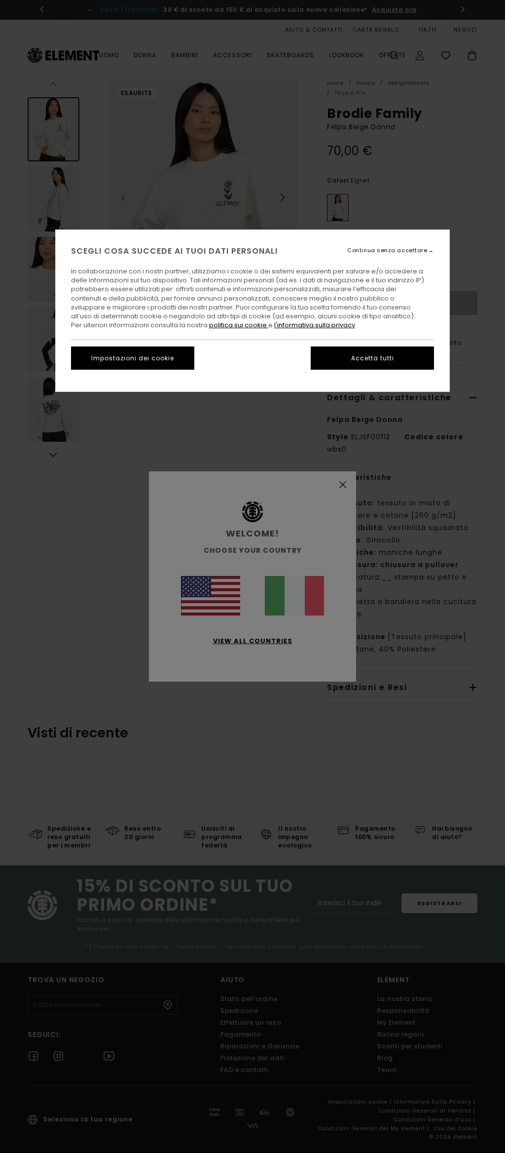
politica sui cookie (238, 325)
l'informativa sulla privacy (314, 325)
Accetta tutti (372, 358)
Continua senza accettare (387, 250)
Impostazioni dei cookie (132, 358)
